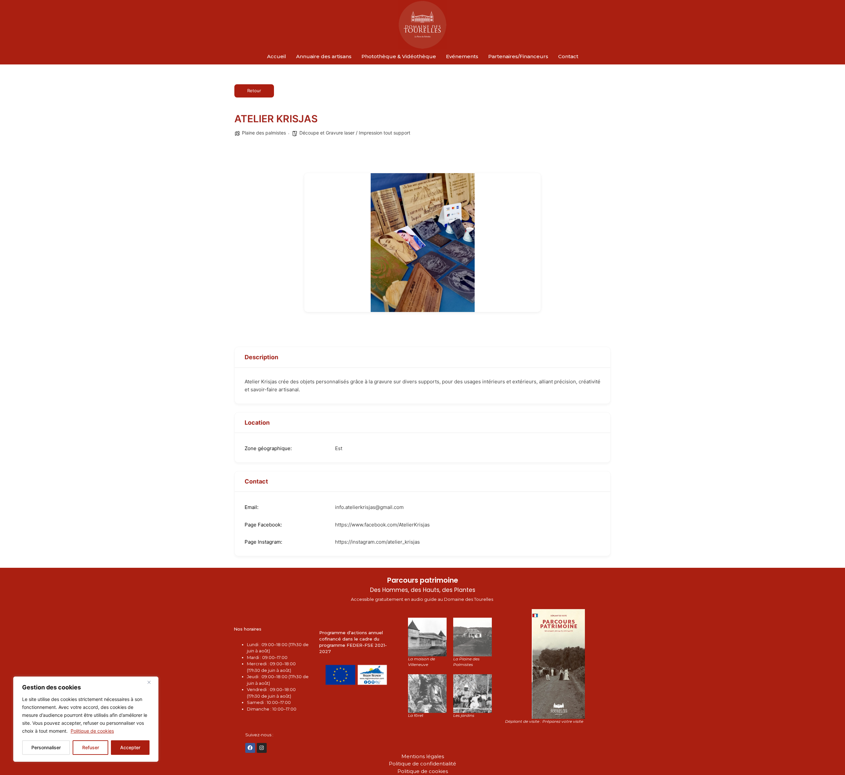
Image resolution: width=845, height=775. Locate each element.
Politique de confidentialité (422, 763)
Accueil (276, 56)
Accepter (130, 747)
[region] (85, 719)
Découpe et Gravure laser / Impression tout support (354, 133)
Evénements (462, 56)
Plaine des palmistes (264, 133)
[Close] (151, 682)
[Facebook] (250, 748)
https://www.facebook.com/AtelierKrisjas (382, 525)
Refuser (90, 747)
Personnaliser (46, 747)
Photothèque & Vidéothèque (398, 56)
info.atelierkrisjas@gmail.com (369, 507)
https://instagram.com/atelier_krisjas (377, 542)
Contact (568, 56)
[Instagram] (262, 748)
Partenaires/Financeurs (518, 56)
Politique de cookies (92, 731)
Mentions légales (422, 756)
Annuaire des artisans (324, 56)
